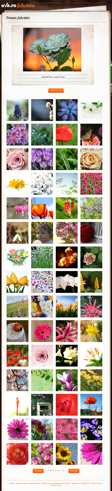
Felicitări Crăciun (47, 483)
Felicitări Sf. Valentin (21, 483)
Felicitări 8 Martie (96, 483)
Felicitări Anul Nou (34, 483)
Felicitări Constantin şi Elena (62, 483)
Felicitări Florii (86, 483)
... (66, 470)
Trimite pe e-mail (56, 90)
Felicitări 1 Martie (56, 485)
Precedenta (38, 471)
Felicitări (11, 483)
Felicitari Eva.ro (18, 6)
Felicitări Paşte (76, 483)
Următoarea (74, 471)
